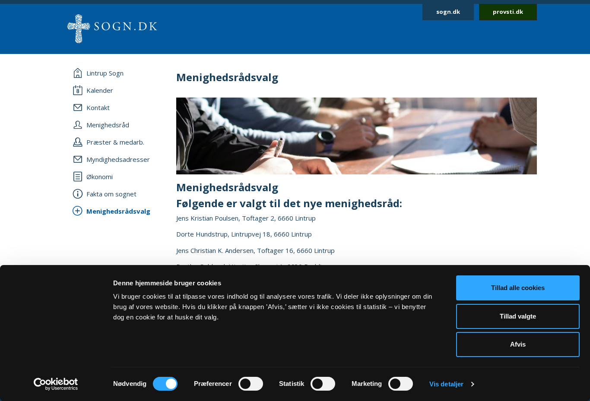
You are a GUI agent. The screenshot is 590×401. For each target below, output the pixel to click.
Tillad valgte (518, 316)
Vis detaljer (446, 384)
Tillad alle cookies (518, 287)
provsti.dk (508, 12)
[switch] (250, 384)
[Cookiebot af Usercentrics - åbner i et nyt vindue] (56, 384)
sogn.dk (448, 12)
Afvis (518, 344)
